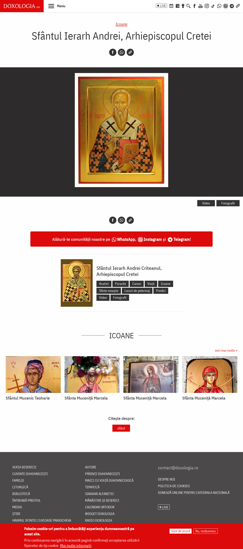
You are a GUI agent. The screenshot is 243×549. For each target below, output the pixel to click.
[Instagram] (206, 5)
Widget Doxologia (99, 514)
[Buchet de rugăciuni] (183, 5)
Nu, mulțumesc (205, 531)
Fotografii (228, 203)
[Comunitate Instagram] (225, 5)
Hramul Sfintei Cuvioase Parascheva (41, 521)
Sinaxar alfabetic (99, 494)
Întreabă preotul (26, 501)
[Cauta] (188, 5)
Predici (161, 290)
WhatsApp (126, 239)
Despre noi (166, 479)
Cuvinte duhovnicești (30, 474)
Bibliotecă (21, 494)
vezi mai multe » (226, 350)
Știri (16, 514)
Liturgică (20, 487)
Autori (90, 467)
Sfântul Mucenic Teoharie (28, 398)
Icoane (121, 24)
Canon (136, 283)
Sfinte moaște (108, 290)
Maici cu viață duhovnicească (109, 481)
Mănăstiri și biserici (102, 501)
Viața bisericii (24, 467)
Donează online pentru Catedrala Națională (194, 493)
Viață (151, 283)
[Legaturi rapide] (238, 5)
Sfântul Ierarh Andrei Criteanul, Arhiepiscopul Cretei (129, 271)
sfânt (121, 428)
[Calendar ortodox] (171, 5)
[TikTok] (213, 5)
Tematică (92, 487)
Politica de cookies (174, 486)
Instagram (153, 239)
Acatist (104, 283)
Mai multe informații (76, 545)
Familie (18, 481)
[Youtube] (200, 5)
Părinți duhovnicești (102, 474)
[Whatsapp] (121, 52)
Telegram (182, 239)
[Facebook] (194, 5)
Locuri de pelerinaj (137, 290)
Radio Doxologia (98, 521)
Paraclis (120, 283)
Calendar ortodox (99, 507)
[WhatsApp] (219, 5)
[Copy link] (130, 52)
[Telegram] (232, 5)
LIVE (163, 6)
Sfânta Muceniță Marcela (86, 398)
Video (206, 203)
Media (17, 507)
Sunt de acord (180, 531)
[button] (56, 5)
